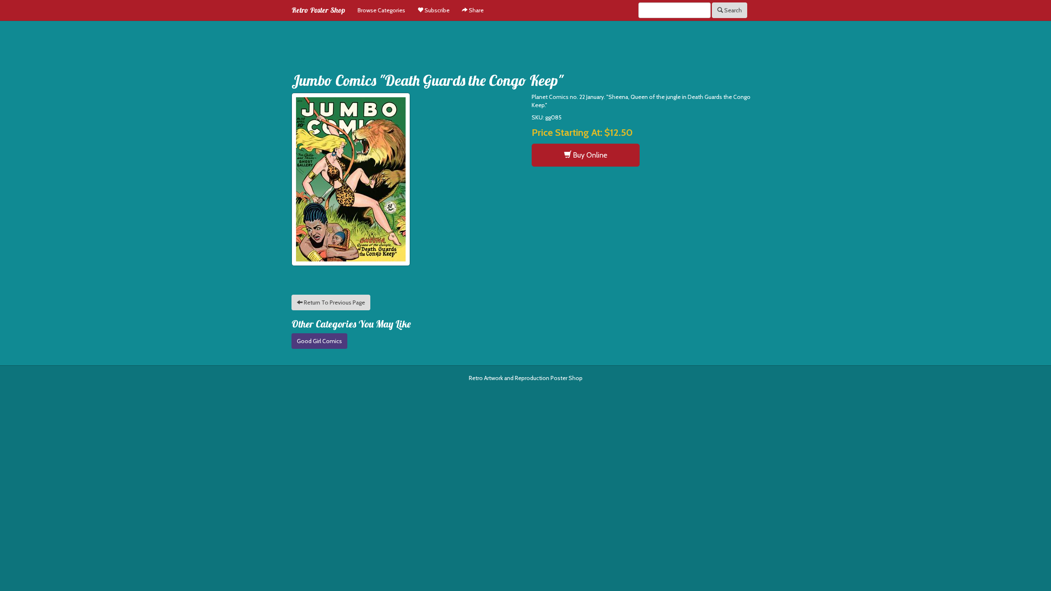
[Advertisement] (525, 43)
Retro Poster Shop (318, 10)
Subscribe (436, 10)
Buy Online (589, 155)
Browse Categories (381, 10)
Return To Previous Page (334, 302)
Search (732, 10)
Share (476, 10)
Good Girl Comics (319, 341)
